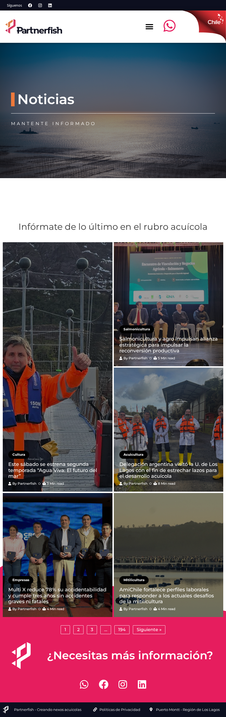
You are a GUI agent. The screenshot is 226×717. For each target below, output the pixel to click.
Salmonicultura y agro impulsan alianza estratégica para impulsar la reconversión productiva (168, 345)
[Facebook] (30, 5)
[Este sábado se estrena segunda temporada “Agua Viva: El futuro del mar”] (57, 367)
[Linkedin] (49, 5)
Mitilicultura (133, 580)
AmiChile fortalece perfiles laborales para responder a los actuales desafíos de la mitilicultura (166, 596)
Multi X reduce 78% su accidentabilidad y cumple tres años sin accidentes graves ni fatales (57, 596)
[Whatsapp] (84, 684)
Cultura (18, 454)
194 (122, 629)
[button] (149, 26)
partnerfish (27, 483)
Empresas (20, 580)
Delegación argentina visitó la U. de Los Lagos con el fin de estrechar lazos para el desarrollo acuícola (168, 470)
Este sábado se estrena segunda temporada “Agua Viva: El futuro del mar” (52, 470)
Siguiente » (149, 629)
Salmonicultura (136, 329)
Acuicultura (133, 454)
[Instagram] (39, 5)
